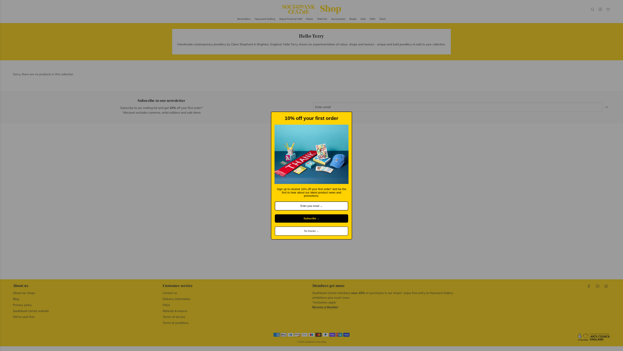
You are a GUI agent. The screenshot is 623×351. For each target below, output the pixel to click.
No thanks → (311, 231)
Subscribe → (311, 218)
